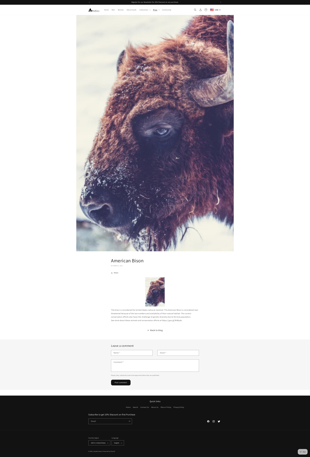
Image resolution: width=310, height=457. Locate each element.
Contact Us (144, 407)
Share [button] (116, 273)
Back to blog (156, 330)
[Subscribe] (129, 421)
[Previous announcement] (89, 2)
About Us (155, 407)
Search (135, 407)
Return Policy (166, 407)
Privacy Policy (179, 407)
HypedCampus (97, 451)
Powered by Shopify (109, 451)
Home (128, 407)
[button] (145, 9)
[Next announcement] (220, 2)
